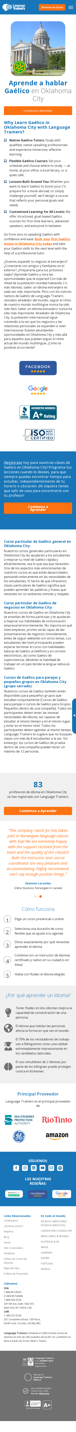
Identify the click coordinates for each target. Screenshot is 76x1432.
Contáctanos (11, 1220)
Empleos (8, 1231)
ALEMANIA (46, 1252)
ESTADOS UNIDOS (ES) (53, 1225)
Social (7, 1242)
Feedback (9, 1253)
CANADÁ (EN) (48, 1230)
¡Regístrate (13, 462)
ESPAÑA (45, 1258)
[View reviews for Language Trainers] (38, 1405)
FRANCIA (45, 1269)
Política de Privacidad (16, 1273)
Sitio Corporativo (13, 1248)
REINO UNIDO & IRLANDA (55, 1236)
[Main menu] (70, 7)
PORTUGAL (47, 1263)
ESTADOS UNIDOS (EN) (53, 1221)
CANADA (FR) (64, 1230)
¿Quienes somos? (13, 1226)
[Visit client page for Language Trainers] (38, 1391)
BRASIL (44, 1247)
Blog (6, 1237)
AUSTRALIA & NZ (50, 1241)
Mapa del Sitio (11, 1268)
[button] (35, 896)
